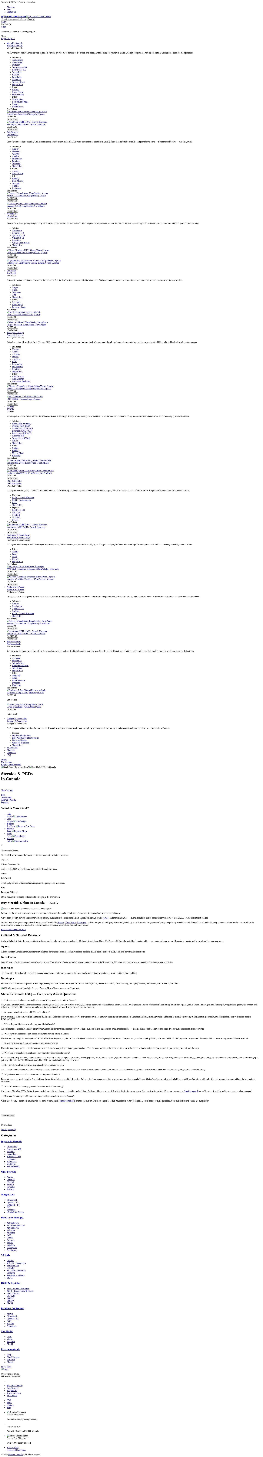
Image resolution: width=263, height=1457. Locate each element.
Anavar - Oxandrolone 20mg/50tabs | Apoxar (26, 195)
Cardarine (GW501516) (22, 428)
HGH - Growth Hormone (23, 497)
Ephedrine (16, 240)
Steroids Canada (15, 1454)
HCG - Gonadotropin (21, 500)
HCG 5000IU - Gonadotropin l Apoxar (24, 399)
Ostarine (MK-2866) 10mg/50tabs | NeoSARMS (28, 463)
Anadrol (15, 156)
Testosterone (17, 60)
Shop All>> (17, 245)
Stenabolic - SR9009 (16, 1275)
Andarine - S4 (13, 1265)
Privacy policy (13, 1447)
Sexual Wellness (14, 1393)
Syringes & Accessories (17, 718)
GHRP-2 (16, 515)
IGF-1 (14, 502)
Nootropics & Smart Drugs (18, 535)
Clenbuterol (17, 230)
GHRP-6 (16, 517)
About (9, 1402)
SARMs (10, 407)
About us (11, 7)
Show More (6, 1367)
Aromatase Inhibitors (21, 381)
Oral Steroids (12, 132)
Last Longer (17, 304)
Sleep (9, 1355)
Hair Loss (16, 685)
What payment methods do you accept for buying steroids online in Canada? (37, 1034)
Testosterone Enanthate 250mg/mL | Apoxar (26, 114)
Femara (15, 356)
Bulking (15, 178)
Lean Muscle (17, 181)
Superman (16, 292)
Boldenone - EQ (19, 70)
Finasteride (17, 660)
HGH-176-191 (18, 510)
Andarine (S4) (18, 436)
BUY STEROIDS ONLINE (13, 929)
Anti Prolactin (18, 376)
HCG (14, 361)
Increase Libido (18, 307)
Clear (3, 27)
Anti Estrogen (18, 379)
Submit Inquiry (8, 1115)
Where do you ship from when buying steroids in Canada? (29, 1024)
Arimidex (16, 354)
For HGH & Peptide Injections (25, 738)
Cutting (15, 104)
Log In (4, 764)
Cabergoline (17, 364)
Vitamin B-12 (18, 238)
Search (31, 19)
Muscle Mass (17, 99)
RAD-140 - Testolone (16, 1270)
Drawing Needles (19, 740)
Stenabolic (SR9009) (21, 438)
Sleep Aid (16, 675)
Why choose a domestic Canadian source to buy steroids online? (32, 1074)
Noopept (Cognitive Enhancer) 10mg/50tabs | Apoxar (30, 579)
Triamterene (17, 668)
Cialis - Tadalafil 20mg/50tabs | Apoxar (23, 314)
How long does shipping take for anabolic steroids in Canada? (31, 1043)
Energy (15, 559)
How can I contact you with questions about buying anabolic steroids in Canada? (39, 1096)
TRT (14, 295)
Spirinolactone (18, 663)
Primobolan (17, 77)
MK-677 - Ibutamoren (16, 1263)
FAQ (9, 9)
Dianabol (16, 151)
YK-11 (15, 440)
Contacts (10, 1405)
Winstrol (15, 75)
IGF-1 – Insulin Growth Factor (20, 1291)
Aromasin (16, 359)
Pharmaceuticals (14, 641)
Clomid (15, 352)
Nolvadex (16, 349)
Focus (14, 554)
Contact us (11, 12)
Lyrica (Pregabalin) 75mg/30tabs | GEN (24, 707)
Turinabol (16, 163)
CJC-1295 (16, 512)
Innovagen (81, 922)
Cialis (14, 290)
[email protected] (191, 1091)
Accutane (16, 658)
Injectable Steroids (14, 43)
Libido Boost (17, 107)
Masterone (16, 79)
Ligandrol (11, 1268)
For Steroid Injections (21, 735)
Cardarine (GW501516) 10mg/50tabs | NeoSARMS (29, 473)
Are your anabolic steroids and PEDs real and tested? (27, 1012)
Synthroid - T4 (18, 235)
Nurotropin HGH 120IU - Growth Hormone (26, 124)
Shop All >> (17, 84)
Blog (9, 1407)
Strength (15, 183)
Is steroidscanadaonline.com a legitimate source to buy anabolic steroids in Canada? (40, 1000)
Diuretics (16, 683)
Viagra (15, 287)
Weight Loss (12, 214)
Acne (14, 678)
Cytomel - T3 (18, 233)
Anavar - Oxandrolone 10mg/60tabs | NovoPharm (28, 623)
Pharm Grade (18, 94)
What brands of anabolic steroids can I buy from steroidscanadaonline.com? (37, 1053)
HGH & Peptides (14, 481)
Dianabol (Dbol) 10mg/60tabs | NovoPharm (26, 206)
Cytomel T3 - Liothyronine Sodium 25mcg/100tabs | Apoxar (33, 263)
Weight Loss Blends (20, 243)
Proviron (16, 161)
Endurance (16, 188)
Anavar (15, 149)
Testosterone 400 (19, 67)
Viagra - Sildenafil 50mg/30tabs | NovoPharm (26, 325)
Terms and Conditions (16, 1450)
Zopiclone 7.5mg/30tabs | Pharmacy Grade (25, 692)
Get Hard (16, 302)
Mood (14, 556)
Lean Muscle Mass (20, 102)
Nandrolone (17, 62)
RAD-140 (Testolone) (21, 423)
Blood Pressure (18, 680)
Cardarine (11, 1273)
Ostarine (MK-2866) (21, 426)
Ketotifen (16, 369)
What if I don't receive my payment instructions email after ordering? (34, 1086)
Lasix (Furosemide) (20, 665)
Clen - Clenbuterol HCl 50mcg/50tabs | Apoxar (27, 252)
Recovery (16, 455)
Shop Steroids (7, 790)
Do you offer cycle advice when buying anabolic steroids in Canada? (34, 1065)
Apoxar (15, 89)
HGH (106, 918)
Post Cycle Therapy (15, 332)
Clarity (15, 551)
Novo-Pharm (17, 92)
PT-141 (15, 520)
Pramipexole (17, 366)
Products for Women (15, 587)
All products (12, 1395)
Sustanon (16, 65)
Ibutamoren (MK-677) (21, 433)
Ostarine (10, 1260)
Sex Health (11, 271)
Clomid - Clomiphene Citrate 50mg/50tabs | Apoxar (29, 388)
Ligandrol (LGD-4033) (22, 431)
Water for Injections (20, 743)
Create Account (14, 764)
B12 (8, 1207)
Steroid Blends (18, 82)
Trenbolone (17, 72)
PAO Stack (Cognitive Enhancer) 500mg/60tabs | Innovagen (33, 569)
